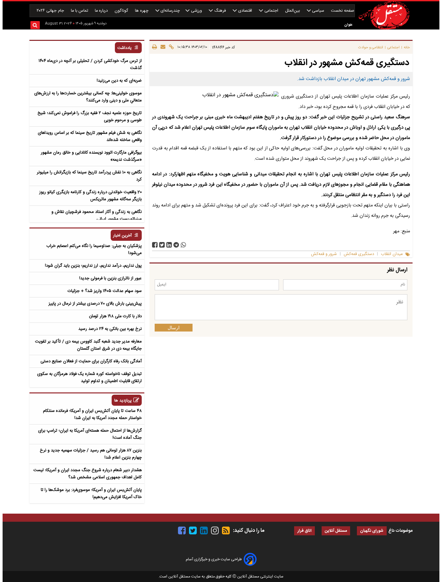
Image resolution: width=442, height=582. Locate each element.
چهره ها (142, 10)
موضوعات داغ (400, 530)
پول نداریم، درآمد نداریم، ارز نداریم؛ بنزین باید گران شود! (93, 265)
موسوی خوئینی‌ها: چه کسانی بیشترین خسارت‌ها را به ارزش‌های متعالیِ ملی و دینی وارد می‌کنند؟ (88, 97)
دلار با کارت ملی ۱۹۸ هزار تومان (115, 316)
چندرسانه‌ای (169, 10)
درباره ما (102, 10)
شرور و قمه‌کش (324, 254)
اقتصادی (245, 10)
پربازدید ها (123, 400)
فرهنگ (220, 10)
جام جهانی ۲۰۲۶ (51, 10)
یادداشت (124, 48)
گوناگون (122, 10)
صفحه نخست (342, 10)
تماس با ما (80, 10)
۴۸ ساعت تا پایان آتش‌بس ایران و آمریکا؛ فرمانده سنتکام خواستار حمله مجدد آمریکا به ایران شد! (92, 414)
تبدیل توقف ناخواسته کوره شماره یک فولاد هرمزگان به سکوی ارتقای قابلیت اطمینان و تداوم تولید (89, 377)
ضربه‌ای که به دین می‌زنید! (119, 80)
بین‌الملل (293, 10)
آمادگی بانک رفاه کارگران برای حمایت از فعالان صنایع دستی (91, 361)
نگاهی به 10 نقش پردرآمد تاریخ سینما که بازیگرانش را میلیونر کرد (89, 176)
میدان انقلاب (392, 254)
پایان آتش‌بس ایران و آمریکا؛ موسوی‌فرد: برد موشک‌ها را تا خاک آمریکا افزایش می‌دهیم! (91, 493)
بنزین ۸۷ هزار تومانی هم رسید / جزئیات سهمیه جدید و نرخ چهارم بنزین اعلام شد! (91, 454)
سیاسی (318, 10)
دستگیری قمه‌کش (359, 254)
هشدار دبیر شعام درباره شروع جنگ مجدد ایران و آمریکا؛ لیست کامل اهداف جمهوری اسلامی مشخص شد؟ (87, 474)
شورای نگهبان (371, 531)
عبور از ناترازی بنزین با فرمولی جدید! (110, 278)
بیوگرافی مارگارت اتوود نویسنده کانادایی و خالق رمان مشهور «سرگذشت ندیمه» (91, 156)
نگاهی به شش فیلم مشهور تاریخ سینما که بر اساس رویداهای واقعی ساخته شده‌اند (90, 136)
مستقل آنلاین (336, 531)
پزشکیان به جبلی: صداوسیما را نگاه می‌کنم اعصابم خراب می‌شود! (94, 249)
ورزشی (196, 10)
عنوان (348, 25)
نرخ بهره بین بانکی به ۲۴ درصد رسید (110, 328)
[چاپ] (154, 47)
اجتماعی (271, 10)
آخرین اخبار (122, 235)
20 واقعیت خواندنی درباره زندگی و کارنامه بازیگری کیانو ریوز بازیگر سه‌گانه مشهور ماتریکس (90, 196)
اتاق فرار (304, 531)
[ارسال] (162, 47)
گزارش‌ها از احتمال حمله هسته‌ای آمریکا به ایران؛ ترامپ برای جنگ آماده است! (90, 434)
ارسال (174, 327)
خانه (407, 47)
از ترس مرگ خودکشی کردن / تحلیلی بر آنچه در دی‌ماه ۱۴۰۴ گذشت (90, 64)
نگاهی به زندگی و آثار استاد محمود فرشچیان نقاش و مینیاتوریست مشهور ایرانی (96, 215)
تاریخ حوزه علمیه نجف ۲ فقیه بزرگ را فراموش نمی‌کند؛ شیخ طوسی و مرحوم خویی (90, 117)
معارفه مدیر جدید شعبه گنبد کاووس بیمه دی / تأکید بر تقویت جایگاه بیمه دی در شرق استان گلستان (88, 345)
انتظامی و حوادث (370, 47)
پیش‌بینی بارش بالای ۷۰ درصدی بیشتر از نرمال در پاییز (95, 303)
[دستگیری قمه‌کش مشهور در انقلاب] (176, 245)
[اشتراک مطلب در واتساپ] (183, 245)
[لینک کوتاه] (170, 47)
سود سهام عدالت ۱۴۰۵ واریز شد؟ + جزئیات (105, 291)
